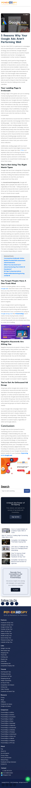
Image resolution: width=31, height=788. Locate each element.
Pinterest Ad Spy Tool (7, 640)
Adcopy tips (4, 687)
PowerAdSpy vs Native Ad (8, 736)
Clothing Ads (4, 657)
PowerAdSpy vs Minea (7, 721)
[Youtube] (7, 603)
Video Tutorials (5, 689)
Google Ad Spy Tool (6, 627)
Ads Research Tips (6, 672)
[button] (25, 3)
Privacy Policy (4, 755)
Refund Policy (4, 760)
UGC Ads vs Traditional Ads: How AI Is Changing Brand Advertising (19, 548)
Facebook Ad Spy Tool (7, 622)
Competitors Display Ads (7, 665)
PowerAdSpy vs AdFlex (7, 712)
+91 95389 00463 (8, 773)
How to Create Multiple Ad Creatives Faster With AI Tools (19, 530)
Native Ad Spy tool (6, 631)
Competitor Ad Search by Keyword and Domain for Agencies (19, 561)
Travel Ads (4, 655)
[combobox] (12, 491)
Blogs (2, 700)
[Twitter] (2, 603)
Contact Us (4, 764)
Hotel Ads (3, 661)
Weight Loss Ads (5, 648)
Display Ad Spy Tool (6, 633)
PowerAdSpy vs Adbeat (7, 738)
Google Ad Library (6, 706)
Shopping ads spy (5, 678)
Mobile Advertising (6, 680)
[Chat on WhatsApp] (28, 779)
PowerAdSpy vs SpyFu (7, 719)
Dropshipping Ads (5, 663)
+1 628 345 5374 (7, 771)
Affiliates (3, 702)
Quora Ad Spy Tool (6, 638)
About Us (3, 751)
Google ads (4, 289)
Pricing (2, 697)
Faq (2, 749)
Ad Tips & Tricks (5, 683)
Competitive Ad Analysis (7, 685)
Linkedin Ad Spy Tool (6, 642)
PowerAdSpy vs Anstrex (7, 714)
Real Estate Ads (5, 650)
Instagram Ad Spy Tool (7, 625)
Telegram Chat (7, 775)
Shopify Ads (4, 659)
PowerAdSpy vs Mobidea (8, 740)
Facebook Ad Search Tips (8, 691)
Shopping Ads (4, 653)
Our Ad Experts (5, 753)
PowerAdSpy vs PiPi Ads (7, 743)
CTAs (22, 150)
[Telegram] (16, 603)
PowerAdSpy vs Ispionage (8, 723)
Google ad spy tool (7, 314)
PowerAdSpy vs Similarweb (8, 727)
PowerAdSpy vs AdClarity (8, 730)
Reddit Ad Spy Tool (6, 635)
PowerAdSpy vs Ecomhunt (8, 717)
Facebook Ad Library (6, 704)
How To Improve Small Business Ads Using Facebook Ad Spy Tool (18, 555)
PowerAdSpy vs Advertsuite (8, 734)
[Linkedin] (12, 603)
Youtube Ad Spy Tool (6, 629)
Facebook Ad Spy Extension (8, 762)
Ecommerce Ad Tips (6, 676)
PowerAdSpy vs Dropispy (8, 732)
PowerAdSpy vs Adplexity (8, 725)
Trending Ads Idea (6, 674)
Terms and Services (6, 757)
